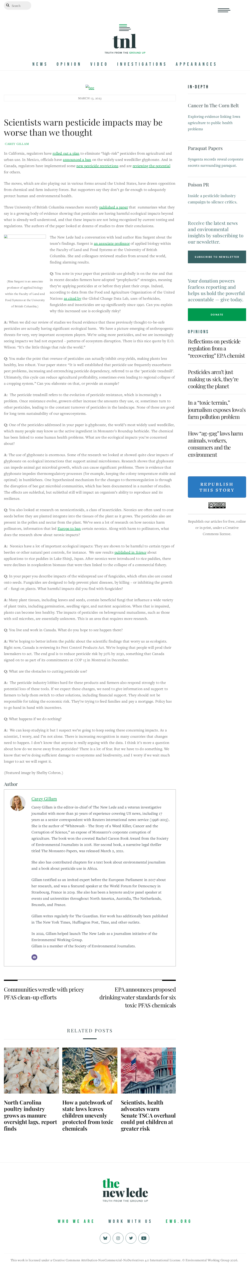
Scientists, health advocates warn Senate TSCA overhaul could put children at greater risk (148, 1115)
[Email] (34, 957)
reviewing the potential (151, 165)
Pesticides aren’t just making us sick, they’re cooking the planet (213, 379)
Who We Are (76, 1221)
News (40, 64)
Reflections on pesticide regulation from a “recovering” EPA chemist (216, 348)
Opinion (69, 64)
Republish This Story (217, 487)
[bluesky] (105, 1237)
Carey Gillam (17, 144)
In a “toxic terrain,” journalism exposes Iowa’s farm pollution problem (217, 409)
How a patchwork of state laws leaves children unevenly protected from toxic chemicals (87, 1115)
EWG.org (179, 1221)
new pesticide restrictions (97, 165)
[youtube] (143, 1237)
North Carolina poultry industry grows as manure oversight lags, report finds (30, 1115)
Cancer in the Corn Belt (213, 105)
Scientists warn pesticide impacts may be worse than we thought (83, 127)
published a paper (113, 207)
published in (130, 552)
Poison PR (198, 184)
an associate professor (112, 243)
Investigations (142, 64)
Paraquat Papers (205, 148)
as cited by (72, 298)
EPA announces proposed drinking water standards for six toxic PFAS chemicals (137, 997)
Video (99, 64)
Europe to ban (69, 528)
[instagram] (118, 1237)
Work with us (130, 1221)
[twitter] (131, 1237)
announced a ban (77, 159)
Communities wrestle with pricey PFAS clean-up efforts (44, 993)
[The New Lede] (125, 45)
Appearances (197, 64)
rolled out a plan (66, 153)
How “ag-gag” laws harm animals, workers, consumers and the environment (215, 444)
